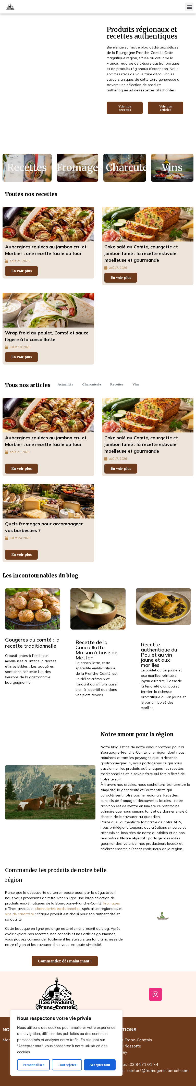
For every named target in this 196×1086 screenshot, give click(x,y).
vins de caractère (19, 914)
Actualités (65, 384)
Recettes (27, 168)
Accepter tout (100, 1065)
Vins (172, 168)
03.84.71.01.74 (144, 1064)
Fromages (80, 168)
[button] (189, 7)
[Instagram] (155, 994)
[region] (66, 1043)
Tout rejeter (67, 1065)
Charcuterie (133, 168)
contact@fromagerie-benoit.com (157, 1070)
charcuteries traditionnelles (57, 908)
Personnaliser (33, 1065)
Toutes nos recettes (31, 194)
